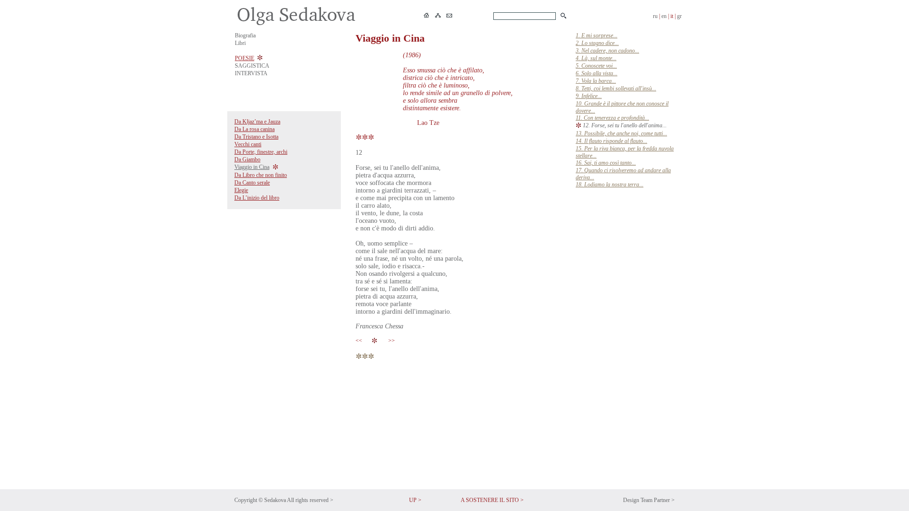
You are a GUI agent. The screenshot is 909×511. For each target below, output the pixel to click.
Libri (240, 43)
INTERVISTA (251, 73)
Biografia (245, 35)
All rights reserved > (310, 500)
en (664, 16)
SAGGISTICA (252, 65)
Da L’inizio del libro (256, 197)
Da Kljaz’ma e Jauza (257, 121)
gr (679, 16)
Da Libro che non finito (260, 175)
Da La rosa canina (254, 129)
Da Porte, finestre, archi (260, 152)
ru (655, 16)
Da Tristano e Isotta (256, 136)
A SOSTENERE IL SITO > (492, 500)
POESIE (244, 58)
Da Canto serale (252, 182)
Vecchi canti (247, 144)
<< (360, 340)
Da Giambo (247, 159)
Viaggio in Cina (251, 167)
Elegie (241, 190)
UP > (415, 500)
